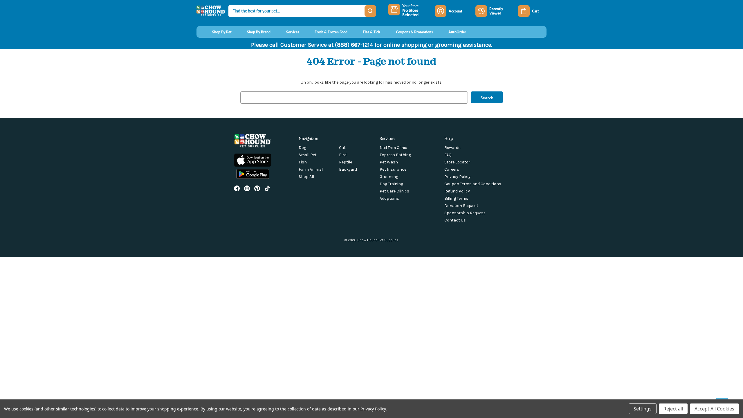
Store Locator (457, 162)
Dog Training (391, 183)
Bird (343, 154)
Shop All (306, 176)
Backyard (348, 169)
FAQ (448, 154)
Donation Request (461, 205)
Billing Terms (456, 198)
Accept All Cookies (714, 409)
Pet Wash (389, 162)
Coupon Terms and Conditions (472, 183)
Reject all (673, 409)
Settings (643, 409)
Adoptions (389, 198)
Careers (451, 169)
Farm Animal (311, 169)
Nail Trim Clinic (393, 147)
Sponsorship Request (464, 212)
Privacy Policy (457, 176)
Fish (303, 162)
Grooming (389, 176)
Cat (342, 147)
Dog (302, 147)
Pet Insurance (393, 169)
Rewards (452, 147)
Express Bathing (395, 154)
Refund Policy (457, 191)
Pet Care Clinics (394, 191)
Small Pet (308, 154)
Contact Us (455, 220)
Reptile (345, 162)
